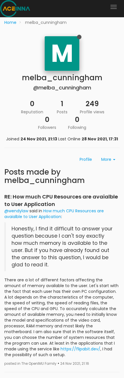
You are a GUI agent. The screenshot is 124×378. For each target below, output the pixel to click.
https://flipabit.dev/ (80, 349)
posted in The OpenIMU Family (30, 363)
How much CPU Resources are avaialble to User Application (54, 213)
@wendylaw (16, 211)
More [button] (106, 159)
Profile (86, 159)
